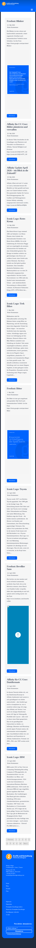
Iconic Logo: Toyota (17, 489)
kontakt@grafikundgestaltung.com (15, 875)
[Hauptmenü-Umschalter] (32, 9)
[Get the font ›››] (18, 79)
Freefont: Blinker (15, 21)
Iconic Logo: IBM (15, 757)
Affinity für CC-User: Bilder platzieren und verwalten (17, 127)
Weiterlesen (12, 115)
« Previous (10, 839)
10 (20, 843)
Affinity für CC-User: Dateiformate (17, 681)
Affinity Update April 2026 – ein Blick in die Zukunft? (17, 170)
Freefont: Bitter (14, 388)
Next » (26, 843)
